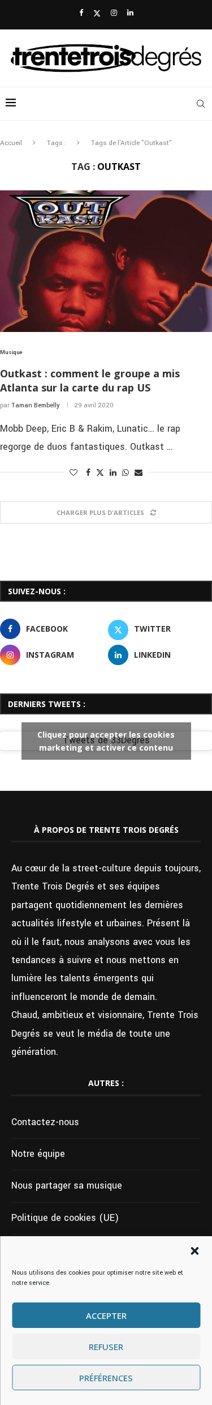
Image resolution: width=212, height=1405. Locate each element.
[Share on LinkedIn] (113, 473)
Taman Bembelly (35, 405)
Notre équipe (38, 1153)
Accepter (106, 1315)
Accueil (11, 143)
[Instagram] (114, 13)
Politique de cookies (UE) (65, 1217)
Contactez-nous (45, 1122)
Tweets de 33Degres (106, 740)
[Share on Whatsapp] (125, 473)
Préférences (106, 1377)
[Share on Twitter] (100, 472)
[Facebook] (81, 13)
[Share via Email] (138, 473)
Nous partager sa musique (66, 1185)
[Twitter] (97, 13)
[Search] (200, 103)
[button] (194, 1251)
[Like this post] (73, 473)
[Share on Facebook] (88, 473)
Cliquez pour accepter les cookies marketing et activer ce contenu (106, 741)
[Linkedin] (130, 13)
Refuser (106, 1346)
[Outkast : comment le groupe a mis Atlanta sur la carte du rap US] (106, 261)
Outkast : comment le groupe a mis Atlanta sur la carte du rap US (90, 380)
